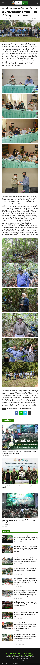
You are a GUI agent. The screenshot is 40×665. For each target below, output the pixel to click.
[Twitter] (25, 413)
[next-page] (6, 527)
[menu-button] (3, 3)
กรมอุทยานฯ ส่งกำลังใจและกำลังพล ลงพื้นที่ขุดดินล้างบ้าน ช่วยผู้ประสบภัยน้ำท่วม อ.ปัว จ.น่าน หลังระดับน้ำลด (25, 636)
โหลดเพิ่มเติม (19, 644)
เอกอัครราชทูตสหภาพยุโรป (25, 408)
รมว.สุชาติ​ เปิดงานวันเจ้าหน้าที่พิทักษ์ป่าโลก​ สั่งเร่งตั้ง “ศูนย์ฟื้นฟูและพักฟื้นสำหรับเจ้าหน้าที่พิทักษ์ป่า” (20, 452)
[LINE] (21, 413)
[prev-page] (3, 527)
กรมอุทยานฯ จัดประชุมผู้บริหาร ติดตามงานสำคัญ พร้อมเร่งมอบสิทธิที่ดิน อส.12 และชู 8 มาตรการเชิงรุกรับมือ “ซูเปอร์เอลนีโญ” (26, 537)
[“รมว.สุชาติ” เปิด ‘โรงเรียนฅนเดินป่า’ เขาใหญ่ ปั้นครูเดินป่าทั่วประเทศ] (20, 471)
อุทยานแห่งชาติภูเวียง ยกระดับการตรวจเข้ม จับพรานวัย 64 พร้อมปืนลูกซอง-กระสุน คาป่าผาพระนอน (25, 570)
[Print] (29, 413)
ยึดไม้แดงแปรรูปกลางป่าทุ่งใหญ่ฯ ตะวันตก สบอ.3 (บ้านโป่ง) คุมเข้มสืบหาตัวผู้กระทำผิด (26, 614)
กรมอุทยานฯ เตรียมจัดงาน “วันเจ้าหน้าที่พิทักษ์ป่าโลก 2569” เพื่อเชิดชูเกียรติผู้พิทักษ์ (19, 521)
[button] (37, 3)
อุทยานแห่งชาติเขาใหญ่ (12, 408)
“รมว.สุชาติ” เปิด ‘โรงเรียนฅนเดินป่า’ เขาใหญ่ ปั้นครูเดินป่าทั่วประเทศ (19, 487)
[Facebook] (16, 413)
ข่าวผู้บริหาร (4, 448)
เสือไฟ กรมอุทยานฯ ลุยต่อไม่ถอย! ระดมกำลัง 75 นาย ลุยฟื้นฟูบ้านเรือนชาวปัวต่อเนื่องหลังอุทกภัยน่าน (25, 604)
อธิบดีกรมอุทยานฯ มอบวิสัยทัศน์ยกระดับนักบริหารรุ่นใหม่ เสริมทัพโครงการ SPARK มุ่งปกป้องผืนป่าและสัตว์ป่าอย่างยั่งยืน (25, 560)
